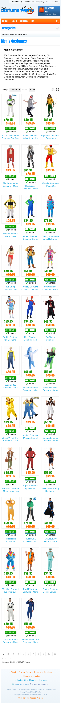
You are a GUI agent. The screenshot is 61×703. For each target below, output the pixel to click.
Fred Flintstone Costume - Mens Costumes (30, 592)
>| (11, 658)
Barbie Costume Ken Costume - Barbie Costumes (11, 340)
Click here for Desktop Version (30, 698)
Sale (14, 21)
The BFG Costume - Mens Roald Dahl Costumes (10, 491)
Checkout (54, 2)
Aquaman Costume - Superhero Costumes (50, 138)
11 (55, 654)
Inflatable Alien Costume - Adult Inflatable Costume (50, 390)
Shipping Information (31, 676)
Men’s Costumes (18, 34)
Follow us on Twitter (22, 684)
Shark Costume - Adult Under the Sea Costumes (30, 138)
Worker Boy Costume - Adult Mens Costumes (10, 387)
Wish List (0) (17, 2)
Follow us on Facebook (40, 684)
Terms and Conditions (43, 672)
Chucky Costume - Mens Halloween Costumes (50, 239)
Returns (32, 680)
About (13, 672)
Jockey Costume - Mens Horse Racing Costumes (10, 236)
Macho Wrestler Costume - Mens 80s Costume (10, 186)
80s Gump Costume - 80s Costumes (10, 289)
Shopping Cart (42, 2)
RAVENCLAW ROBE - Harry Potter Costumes (50, 541)
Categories (9, 28)
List (53, 89)
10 (49, 654)
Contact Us (27, 21)
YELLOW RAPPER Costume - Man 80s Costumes (10, 440)
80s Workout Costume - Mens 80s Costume (50, 289)
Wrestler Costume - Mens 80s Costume (50, 186)
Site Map (42, 680)
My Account (29, 2)
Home (5, 21)
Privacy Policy (25, 672)
